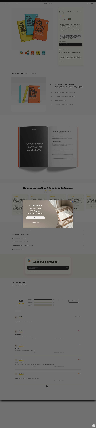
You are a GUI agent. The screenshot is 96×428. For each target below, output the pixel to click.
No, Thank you (35, 222)
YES (35, 218)
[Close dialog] (72, 202)
